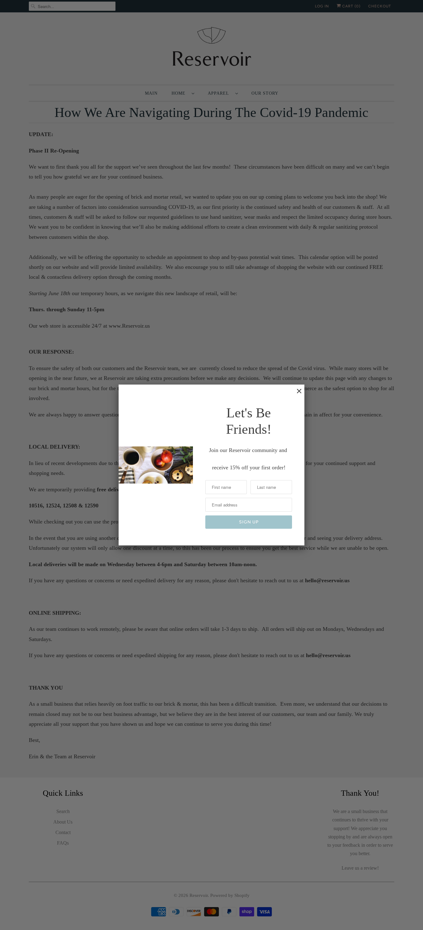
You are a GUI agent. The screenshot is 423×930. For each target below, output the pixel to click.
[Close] (296, 394)
